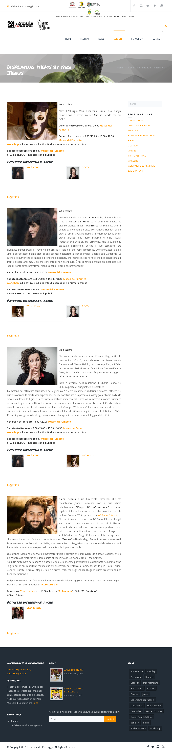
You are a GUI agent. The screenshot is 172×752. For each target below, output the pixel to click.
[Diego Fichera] (32, 515)
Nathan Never (154, 705)
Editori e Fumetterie (141, 135)
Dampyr (149, 677)
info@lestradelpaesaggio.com (27, 725)
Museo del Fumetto (70, 140)
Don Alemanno (150, 682)
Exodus (151, 688)
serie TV (135, 722)
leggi (36, 702)
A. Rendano (65, 591)
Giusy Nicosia (34, 607)
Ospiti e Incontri (139, 125)
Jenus (145, 694)
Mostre (133, 130)
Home (68, 38)
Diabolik (135, 682)
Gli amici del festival (141, 165)
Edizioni (118, 38)
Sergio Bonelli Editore (141, 716)
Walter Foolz (33, 306)
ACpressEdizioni (50, 584)
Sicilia (146, 722)
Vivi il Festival (137, 155)
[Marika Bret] (32, 227)
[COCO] (32, 366)
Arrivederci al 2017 (73, 669)
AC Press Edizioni (107, 515)
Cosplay (133, 145)
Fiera (131, 140)
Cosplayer (136, 677)
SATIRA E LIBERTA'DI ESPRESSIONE (74, 690)
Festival (84, 38)
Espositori (137, 38)
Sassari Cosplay (153, 711)
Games (132, 150)
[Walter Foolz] (32, 121)
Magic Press (137, 705)
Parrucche (136, 711)
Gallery (133, 160)
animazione (137, 671)
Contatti (157, 38)
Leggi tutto (13, 196)
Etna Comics (137, 688)
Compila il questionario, (19, 669)
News (101, 38)
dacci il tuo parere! (16, 673)
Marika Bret (33, 167)
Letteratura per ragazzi (142, 699)
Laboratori (159, 67)
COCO (85, 167)
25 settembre (27, 591)
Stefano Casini (138, 728)
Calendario (135, 120)
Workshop (13, 144)
